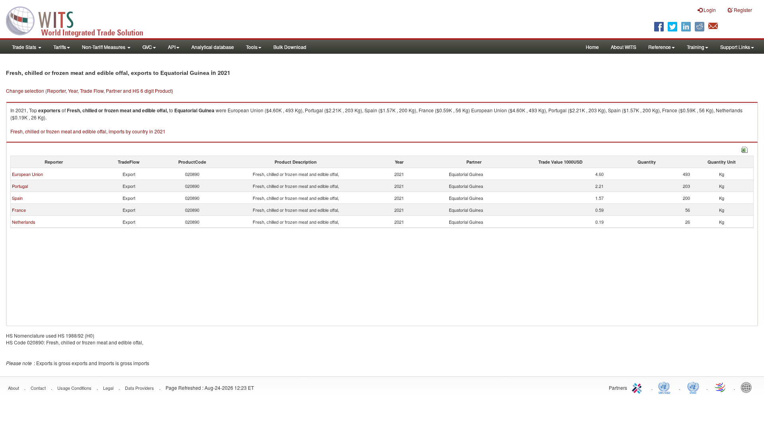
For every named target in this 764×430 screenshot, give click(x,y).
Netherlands (23, 222)
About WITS (623, 46)
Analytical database (212, 46)
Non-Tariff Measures (104, 46)
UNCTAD (666, 387)
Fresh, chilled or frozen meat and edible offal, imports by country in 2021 (88, 131)
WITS (79, 20)
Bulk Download (289, 46)
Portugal (20, 186)
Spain (17, 198)
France (19, 210)
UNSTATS (693, 387)
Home (592, 46)
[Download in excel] (744, 148)
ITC (638, 387)
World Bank (748, 387)
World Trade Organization (721, 387)
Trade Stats (24, 46)
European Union (27, 174)
